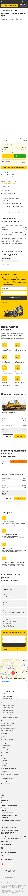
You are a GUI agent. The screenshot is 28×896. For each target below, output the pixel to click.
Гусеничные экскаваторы (7, 705)
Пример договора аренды (9, 815)
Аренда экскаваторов (7, 703)
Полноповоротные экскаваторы (9, 717)
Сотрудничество (6, 808)
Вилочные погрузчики (6, 725)
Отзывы (20, 212)
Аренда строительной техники (9, 755)
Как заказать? (12, 212)
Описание (4, 212)
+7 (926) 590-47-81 (7, 589)
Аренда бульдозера (11, 10)
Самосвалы (4, 763)
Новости (3, 793)
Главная (3, 10)
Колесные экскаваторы (7, 707)
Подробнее (8, 436)
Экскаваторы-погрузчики (7, 710)
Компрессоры (4, 752)
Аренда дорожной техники (8, 743)
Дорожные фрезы (5, 749)
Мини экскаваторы (6, 709)
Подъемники (4, 760)
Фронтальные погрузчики (7, 730)
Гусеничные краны (6, 738)
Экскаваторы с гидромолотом (9, 714)
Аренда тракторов (6, 783)
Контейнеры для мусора (7, 773)
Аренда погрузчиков (6, 720)
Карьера (3, 810)
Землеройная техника (7, 778)
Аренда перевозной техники (8, 768)
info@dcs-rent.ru (7, 596)
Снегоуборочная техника (8, 781)
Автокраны (4, 736)
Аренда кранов (5, 733)
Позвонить (21, 156)
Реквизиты (4, 800)
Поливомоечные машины (7, 761)
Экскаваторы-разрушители (8, 712)
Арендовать (20, 436)
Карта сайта (5, 817)
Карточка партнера (7, 813)
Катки (2, 750)
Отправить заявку (14, 297)
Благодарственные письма (9, 805)
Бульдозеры (4, 747)
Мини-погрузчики (5, 726)
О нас (2, 795)
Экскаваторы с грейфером (8, 715)
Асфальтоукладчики (6, 745)
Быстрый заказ (8, 156)
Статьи (3, 803)
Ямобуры (3, 765)
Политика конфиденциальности (10, 820)
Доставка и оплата (7, 798)
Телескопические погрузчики (8, 728)
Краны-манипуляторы (7, 739)
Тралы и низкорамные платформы (10, 774)
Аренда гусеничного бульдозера (9, 260)
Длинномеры (4, 771)
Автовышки (4, 758)
